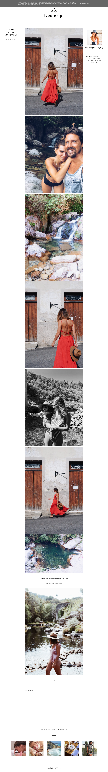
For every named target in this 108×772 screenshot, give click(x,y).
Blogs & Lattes (57, 768)
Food (97, 58)
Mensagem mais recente (48, 729)
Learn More (83, 3)
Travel (92, 62)
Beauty (93, 56)
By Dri (98, 56)
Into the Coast (89, 60)
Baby (87, 56)
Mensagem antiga (62, 729)
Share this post (10, 47)
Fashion (90, 58)
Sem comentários (10, 39)
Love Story (98, 60)
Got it (89, 3)
